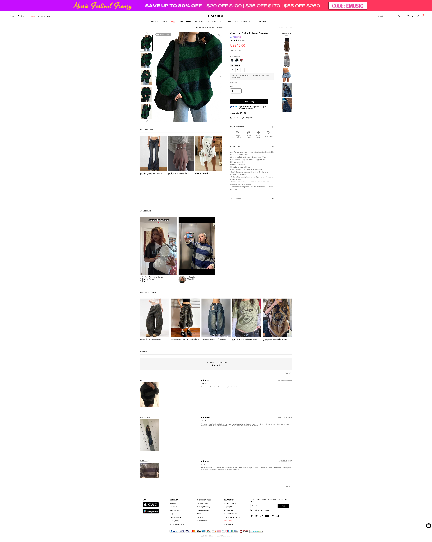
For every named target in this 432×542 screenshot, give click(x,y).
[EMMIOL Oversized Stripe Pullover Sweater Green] (236, 61)
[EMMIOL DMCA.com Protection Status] (256, 533)
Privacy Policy (174, 521)
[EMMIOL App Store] (151, 506)
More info (249, 108)
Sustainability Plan (176, 517)
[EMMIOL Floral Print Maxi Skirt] (208, 153)
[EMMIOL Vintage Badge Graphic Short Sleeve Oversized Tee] (277, 318)
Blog (171, 514)
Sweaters (220, 27)
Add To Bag (249, 102)
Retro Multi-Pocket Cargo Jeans (150, 339)
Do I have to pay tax (230, 514)
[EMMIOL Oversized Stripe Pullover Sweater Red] (241, 61)
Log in (405, 16)
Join (283, 506)
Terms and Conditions (177, 524)
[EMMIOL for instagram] (257, 515)
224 (242, 40)
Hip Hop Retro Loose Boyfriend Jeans (213, 339)
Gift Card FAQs (228, 510)
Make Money (228, 521)
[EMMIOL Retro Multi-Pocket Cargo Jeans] (154, 318)
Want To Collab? (175, 510)
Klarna (199, 514)
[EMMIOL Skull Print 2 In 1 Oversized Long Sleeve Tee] (246, 318)
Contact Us (173, 507)
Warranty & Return (203, 503)
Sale (173, 22)
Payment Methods (203, 510)
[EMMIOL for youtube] (267, 515)
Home (198, 27)
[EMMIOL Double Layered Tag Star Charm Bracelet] (181, 153)
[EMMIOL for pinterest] (272, 515)
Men (221, 22)
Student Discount (229, 524)
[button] (146, 33)
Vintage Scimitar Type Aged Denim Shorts (185, 339)
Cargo (189, 21)
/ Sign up (410, 16)
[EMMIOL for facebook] (252, 515)
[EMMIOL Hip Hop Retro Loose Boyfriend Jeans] (215, 318)
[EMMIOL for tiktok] (262, 515)
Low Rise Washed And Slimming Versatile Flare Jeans (151, 174)
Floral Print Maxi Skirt (202, 173)
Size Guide (233, 83)
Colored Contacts (202, 521)
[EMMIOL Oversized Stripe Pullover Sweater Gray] (232, 61)
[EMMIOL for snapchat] (277, 515)
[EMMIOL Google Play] (151, 513)
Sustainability (247, 22)
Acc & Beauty (232, 22)
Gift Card (200, 517)
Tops (181, 22)
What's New (153, 22)
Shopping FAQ (228, 507)
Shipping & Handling (203, 507)
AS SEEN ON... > (237, 37)
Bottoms (199, 22)
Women (165, 22)
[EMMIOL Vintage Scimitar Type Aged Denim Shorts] (185, 318)
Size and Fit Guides (230, 503)
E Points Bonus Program (232, 517)
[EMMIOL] (197, 250)
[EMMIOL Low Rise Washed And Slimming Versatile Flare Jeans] (153, 153)
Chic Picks (261, 22)
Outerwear (211, 22)
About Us (173, 503)
